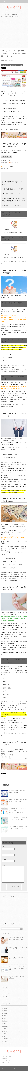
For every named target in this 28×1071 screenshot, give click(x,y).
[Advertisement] (14, 33)
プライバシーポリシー (7, 1060)
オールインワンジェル (7, 993)
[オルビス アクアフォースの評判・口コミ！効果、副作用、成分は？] (4, 820)
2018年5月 (4, 1026)
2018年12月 (5, 1008)
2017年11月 (5, 1041)
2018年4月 (4, 1028)
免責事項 (4, 1058)
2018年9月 (4, 1015)
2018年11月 (5, 1010)
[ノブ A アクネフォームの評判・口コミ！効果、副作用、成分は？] (4, 829)
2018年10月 (5, 1013)
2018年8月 (4, 1018)
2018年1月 (4, 1036)
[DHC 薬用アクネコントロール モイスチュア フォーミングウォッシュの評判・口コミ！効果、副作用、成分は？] (4, 810)
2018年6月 (4, 1023)
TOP (6, 14)
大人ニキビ (3, 65)
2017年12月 (5, 1038)
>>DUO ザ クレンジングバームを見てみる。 (12, 129)
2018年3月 (4, 1031)
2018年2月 (4, 1033)
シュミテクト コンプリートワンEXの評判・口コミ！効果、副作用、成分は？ (18, 968)
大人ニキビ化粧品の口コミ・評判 (15, 65)
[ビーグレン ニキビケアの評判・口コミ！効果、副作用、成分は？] (4, 802)
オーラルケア (5, 996)
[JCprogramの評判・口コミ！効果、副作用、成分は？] (4, 793)
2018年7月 (4, 1021)
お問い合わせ (5, 1062)
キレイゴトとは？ (6, 1056)
